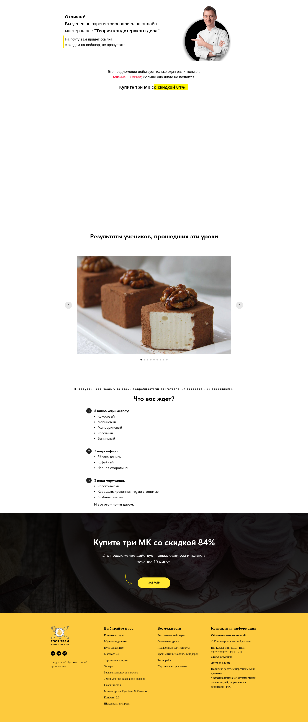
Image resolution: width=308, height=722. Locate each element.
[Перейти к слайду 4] (151, 359)
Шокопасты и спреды (117, 703)
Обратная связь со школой (228, 635)
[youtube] (59, 653)
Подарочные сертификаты (174, 647)
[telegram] (64, 653)
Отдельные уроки (168, 641)
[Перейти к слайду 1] (141, 359)
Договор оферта (220, 662)
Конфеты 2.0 (111, 697)
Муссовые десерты (115, 641)
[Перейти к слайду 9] (167, 359)
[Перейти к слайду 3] (147, 359)
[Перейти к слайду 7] (160, 359)
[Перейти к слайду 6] (157, 359)
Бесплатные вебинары (171, 635)
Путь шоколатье (114, 647)
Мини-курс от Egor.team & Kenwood (126, 691)
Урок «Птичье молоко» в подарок (178, 653)
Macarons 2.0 (111, 653)
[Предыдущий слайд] (68, 305)
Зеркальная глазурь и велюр (121, 672)
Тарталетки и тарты (116, 660)
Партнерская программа (172, 666)
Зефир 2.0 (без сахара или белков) (124, 678)
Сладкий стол (112, 684)
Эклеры (109, 666)
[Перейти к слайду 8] (163, 359)
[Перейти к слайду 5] (154, 359)
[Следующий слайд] (239, 305)
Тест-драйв (164, 660)
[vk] (53, 653)
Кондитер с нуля (114, 635)
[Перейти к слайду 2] (144, 359)
